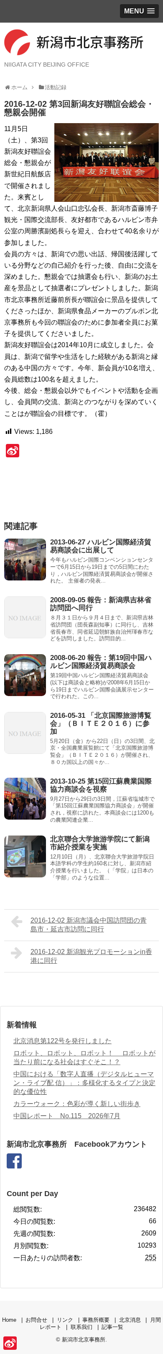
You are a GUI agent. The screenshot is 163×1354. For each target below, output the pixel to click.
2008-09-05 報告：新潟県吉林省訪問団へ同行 (100, 604)
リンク (65, 1320)
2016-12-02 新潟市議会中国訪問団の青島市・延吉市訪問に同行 (89, 925)
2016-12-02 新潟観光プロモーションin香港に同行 (91, 956)
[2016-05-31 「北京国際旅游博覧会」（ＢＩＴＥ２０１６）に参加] (25, 733)
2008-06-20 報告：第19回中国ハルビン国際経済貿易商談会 (101, 662)
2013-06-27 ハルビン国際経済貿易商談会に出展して (100, 546)
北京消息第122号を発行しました (62, 1041)
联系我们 (81, 1327)
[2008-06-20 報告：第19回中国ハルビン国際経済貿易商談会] (25, 675)
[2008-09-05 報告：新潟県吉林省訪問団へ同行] (25, 617)
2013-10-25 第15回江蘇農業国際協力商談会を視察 (101, 785)
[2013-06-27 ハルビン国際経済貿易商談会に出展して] (25, 559)
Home (9, 1320)
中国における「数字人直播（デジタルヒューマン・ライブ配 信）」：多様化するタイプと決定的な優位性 (84, 1082)
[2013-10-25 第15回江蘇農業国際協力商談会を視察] (25, 799)
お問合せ (36, 1320)
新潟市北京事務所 (83, 1339)
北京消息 (130, 1320)
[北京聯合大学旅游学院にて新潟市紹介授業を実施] (25, 856)
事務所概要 (96, 1320)
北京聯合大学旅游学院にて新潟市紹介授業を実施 (100, 843)
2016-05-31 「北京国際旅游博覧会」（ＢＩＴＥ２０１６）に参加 (100, 723)
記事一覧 (112, 1327)
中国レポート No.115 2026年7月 (66, 1115)
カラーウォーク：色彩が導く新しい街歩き (76, 1103)
